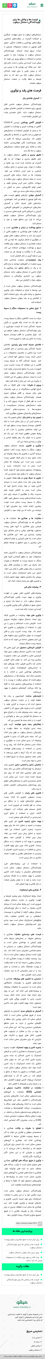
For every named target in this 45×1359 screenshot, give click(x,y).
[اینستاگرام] (9, 5)
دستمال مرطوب (34, 1350)
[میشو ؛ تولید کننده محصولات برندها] (32, 9)
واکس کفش (35, 1346)
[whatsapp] (4, 5)
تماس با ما (36, 1338)
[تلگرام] (14, 5)
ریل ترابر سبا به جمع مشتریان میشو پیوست (21, 1239)
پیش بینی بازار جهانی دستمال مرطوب (24, 1252)
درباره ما (37, 1342)
